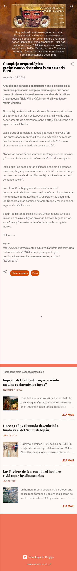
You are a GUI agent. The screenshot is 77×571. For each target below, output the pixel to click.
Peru (35, 273)
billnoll (47, 564)
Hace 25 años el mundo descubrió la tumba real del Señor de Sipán (30, 428)
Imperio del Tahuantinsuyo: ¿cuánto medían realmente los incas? (31, 382)
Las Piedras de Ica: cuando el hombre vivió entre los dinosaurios (32, 473)
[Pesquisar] (72, 7)
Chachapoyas (20, 273)
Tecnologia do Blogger (40, 557)
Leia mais (68, 414)
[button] (72, 64)
